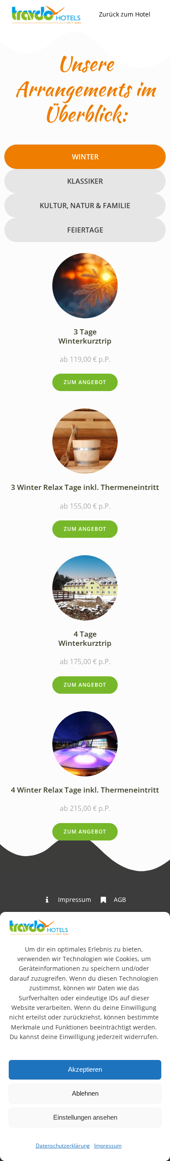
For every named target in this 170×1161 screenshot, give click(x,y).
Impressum (108, 1145)
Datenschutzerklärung (63, 1145)
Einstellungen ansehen (85, 1117)
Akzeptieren (85, 1069)
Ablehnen (85, 1093)
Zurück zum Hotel (124, 14)
